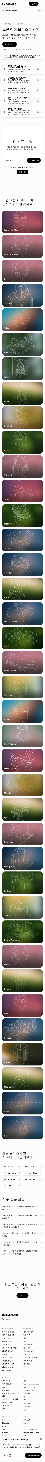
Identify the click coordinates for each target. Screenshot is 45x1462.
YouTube (6, 1429)
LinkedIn (5, 1423)
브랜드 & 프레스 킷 (30, 1429)
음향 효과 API (7, 1402)
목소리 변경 (9, 44)
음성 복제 (5, 1345)
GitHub (5, 1426)
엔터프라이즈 (28, 1403)
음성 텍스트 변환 (8, 1335)
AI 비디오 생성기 (8, 1367)
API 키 (4, 1409)
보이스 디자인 (7, 1357)
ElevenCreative (7, 1328)
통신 (25, 1341)
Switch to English (33, 1455)
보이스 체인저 (7, 23)
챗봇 (25, 1367)
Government (28, 1351)
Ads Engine (6, 1370)
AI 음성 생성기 (7, 1361)
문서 (25, 1400)
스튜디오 (5, 1354)
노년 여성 (19, 23)
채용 (25, 1423)
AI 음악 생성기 (7, 1351)
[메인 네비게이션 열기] (42, 4)
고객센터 (26, 1393)
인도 (25, 1410)
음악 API (5, 1406)
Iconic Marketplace (31, 1384)
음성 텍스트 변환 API (10, 1399)
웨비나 (25, 1397)
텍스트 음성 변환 (8, 1332)
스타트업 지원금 (29, 1390)
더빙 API (5, 1390)
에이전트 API (7, 1384)
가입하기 (33, 4)
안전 (25, 1426)
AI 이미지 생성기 (8, 1364)
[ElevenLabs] (9, 4)
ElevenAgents (28, 1328)
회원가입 (22, 1295)
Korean (8, 1319)
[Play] (4, 69)
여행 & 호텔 (27, 1361)
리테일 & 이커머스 (30, 1357)
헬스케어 (26, 1348)
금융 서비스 (27, 1345)
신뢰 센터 (26, 1406)
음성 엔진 (5, 1387)
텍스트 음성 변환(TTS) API (10, 1395)
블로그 (25, 1381)
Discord (5, 1433)
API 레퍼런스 (7, 1381)
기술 (25, 1354)
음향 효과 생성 (7, 1341)
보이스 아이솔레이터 (9, 1348)
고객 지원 (26, 1364)
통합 (25, 1338)
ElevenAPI (5, 1377)
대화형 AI (26, 1335)
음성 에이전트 (28, 1332)
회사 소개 (26, 1420)
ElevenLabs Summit (31, 1433)
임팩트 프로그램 (29, 1387)
